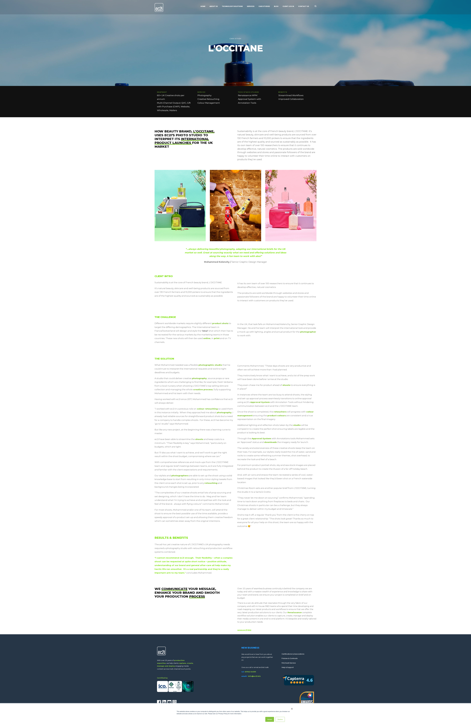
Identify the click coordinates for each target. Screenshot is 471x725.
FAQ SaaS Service (289, 663)
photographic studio (210, 365)
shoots (199, 439)
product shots (220, 323)
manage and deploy (166, 666)
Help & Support (288, 667)
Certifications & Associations (293, 654)
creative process (203, 389)
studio (297, 425)
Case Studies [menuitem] (264, 6)
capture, (182, 663)
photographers (180, 475)
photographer (308, 332)
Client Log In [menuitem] (288, 6)
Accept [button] (269, 719)
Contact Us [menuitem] (303, 6)
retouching (210, 483)
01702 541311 (250, 672)
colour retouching (207, 409)
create (190, 663)
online (206, 338)
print (217, 338)
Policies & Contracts (290, 658)
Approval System (260, 402)
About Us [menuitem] (213, 6)
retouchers (280, 411)
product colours (276, 415)
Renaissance (295, 612)
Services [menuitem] (250, 6)
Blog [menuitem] (276, 6)
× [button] (291, 708)
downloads (270, 442)
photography (199, 378)
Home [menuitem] (203, 6)
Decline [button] (280, 719)
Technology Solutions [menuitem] (232, 6)
